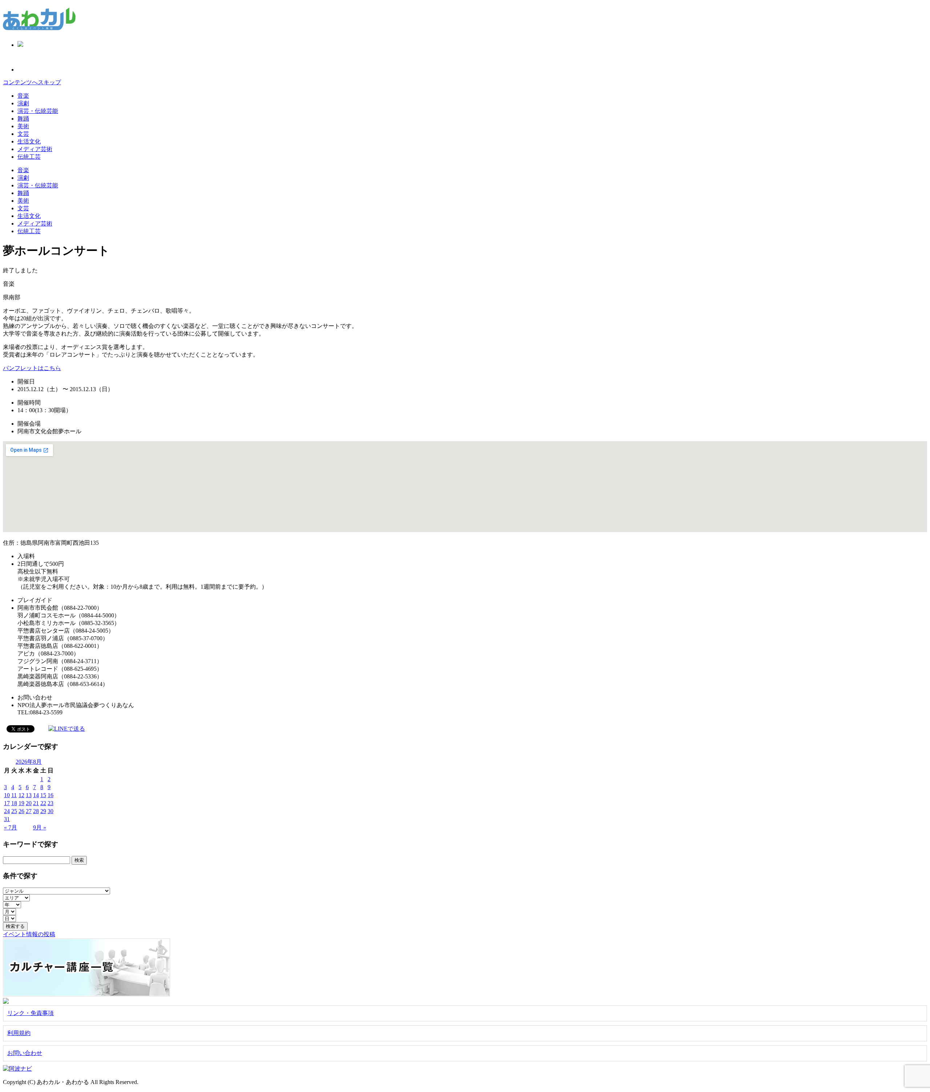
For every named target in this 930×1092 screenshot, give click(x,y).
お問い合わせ (24, 1053)
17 (7, 803)
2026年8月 (29, 762)
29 (43, 811)
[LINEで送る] (66, 728)
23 (50, 803)
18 (14, 803)
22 (43, 803)
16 (50, 795)
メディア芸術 (34, 149)
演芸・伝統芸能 (37, 111)
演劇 (23, 103)
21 (36, 803)
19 (21, 803)
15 (43, 795)
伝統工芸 (29, 157)
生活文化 (29, 141)
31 (7, 819)
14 (36, 795)
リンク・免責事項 (30, 1013)
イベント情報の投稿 (29, 934)
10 (7, 795)
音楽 (23, 96)
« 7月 (10, 827)
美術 (23, 126)
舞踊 (23, 118)
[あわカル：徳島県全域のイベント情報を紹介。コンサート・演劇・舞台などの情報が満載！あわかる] (39, 26)
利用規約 (19, 1033)
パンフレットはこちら (32, 368)
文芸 (23, 134)
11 (14, 795)
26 (21, 811)
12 (21, 795)
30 (50, 811)
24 (7, 811)
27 (29, 811)
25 (14, 811)
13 (29, 795)
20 (29, 803)
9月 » (39, 827)
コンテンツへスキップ (32, 82)
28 (36, 811)
